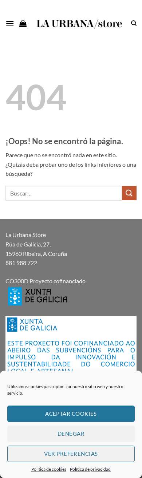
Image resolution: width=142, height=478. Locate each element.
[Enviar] (129, 193)
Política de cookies (48, 469)
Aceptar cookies (71, 413)
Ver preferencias (71, 453)
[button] (9, 23)
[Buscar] (134, 23)
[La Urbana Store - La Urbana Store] (78, 23)
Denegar (71, 433)
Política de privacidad (90, 469)
